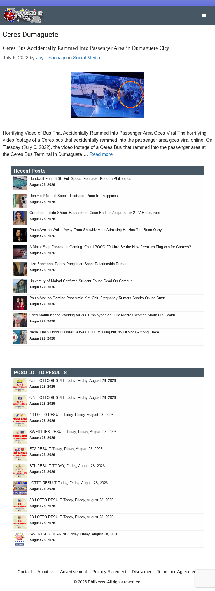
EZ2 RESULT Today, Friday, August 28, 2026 (65, 449)
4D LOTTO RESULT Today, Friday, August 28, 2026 (71, 415)
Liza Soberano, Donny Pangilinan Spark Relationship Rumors (78, 264)
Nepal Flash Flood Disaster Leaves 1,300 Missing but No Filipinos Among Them (94, 332)
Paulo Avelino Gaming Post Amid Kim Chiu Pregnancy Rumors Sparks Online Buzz (97, 298)
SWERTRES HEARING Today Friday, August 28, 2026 (73, 534)
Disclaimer (141, 571)
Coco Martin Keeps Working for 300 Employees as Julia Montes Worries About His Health (102, 315)
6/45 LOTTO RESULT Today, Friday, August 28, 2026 (72, 397)
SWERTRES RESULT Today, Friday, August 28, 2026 (72, 432)
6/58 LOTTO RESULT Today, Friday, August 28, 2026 (72, 380)
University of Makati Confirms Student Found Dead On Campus (80, 281)
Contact (25, 571)
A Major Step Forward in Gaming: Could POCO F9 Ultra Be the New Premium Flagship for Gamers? (110, 247)
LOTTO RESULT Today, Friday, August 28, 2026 (68, 483)
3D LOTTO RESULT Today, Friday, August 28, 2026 (71, 500)
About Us (46, 571)
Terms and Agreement (177, 571)
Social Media (86, 57)
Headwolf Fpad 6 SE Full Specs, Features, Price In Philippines (80, 178)
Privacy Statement (109, 571)
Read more (101, 154)
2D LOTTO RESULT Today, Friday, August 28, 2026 (71, 517)
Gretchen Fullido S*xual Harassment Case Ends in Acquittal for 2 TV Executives (94, 213)
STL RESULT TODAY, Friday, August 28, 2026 (67, 466)
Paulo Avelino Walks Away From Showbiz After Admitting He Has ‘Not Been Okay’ (96, 230)
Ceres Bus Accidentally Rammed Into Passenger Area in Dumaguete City (86, 48)
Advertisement (73, 571)
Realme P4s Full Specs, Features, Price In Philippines (73, 196)
